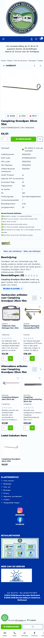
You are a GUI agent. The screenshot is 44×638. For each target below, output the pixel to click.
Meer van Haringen (32, 251)
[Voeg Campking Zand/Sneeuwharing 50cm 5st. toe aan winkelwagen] (32, 427)
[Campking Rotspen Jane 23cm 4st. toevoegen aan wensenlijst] (17, 378)
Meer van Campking (12, 251)
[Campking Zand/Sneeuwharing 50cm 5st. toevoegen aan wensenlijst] (39, 378)
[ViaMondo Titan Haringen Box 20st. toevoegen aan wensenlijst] (17, 306)
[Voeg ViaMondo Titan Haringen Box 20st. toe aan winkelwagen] (10, 358)
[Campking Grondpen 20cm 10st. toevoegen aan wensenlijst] (40, 139)
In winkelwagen (23, 139)
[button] (3, 39)
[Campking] (6, 244)
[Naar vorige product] (34, 65)
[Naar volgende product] (40, 65)
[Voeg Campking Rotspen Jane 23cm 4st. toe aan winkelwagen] (10, 427)
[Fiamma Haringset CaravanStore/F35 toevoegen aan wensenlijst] (39, 306)
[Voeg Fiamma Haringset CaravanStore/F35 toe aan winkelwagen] (32, 358)
